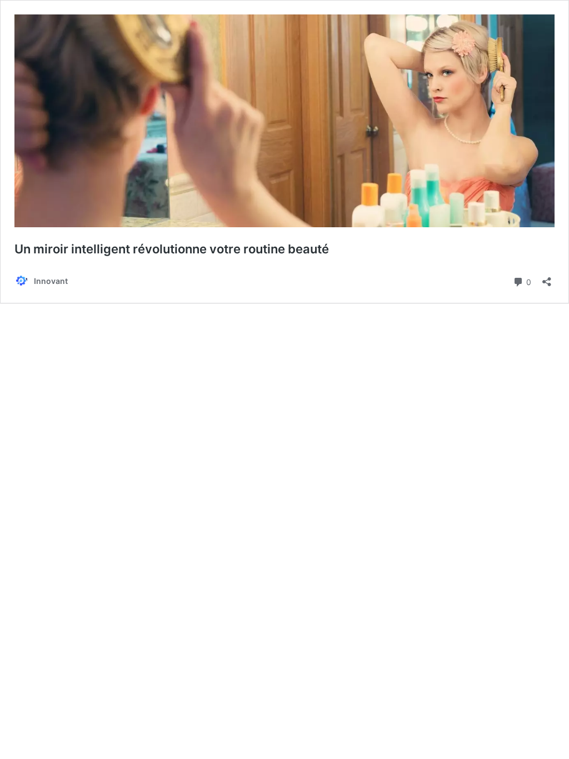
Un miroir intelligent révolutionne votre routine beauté (171, 249)
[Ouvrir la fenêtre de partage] (547, 278)
